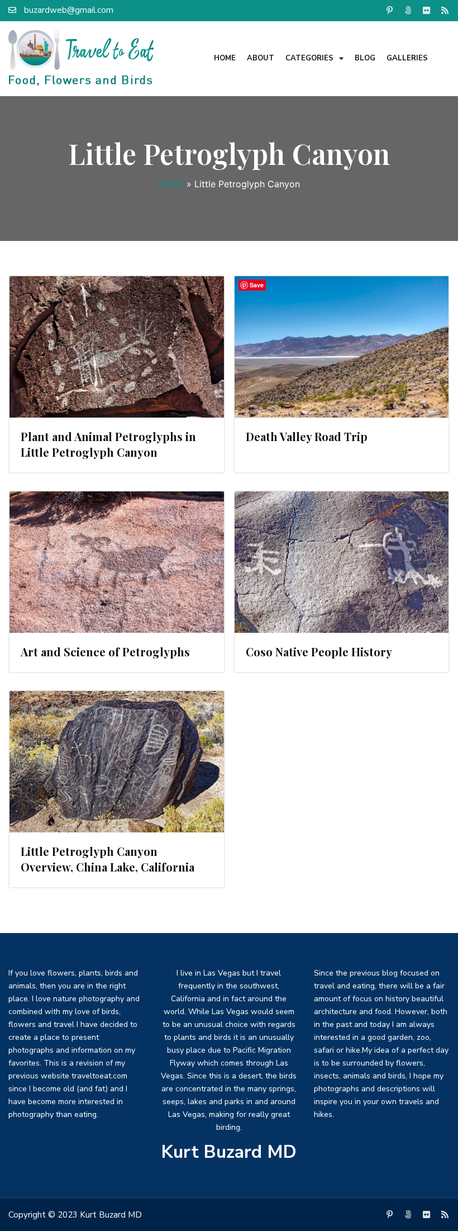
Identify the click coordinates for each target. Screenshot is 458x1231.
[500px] (408, 10)
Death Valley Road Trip (307, 436)
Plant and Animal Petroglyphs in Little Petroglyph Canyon (108, 444)
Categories (309, 58)
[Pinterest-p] (389, 10)
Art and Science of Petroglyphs (105, 651)
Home (225, 58)
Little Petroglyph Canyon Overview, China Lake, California (107, 859)
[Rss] (445, 10)
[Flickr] (426, 10)
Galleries (407, 58)
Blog (365, 58)
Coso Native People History (319, 651)
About (260, 58)
